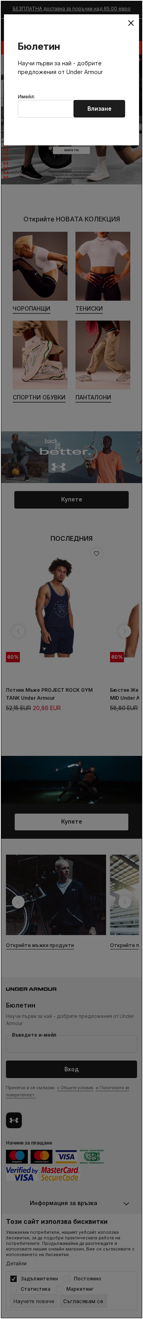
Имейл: (26, 96)
